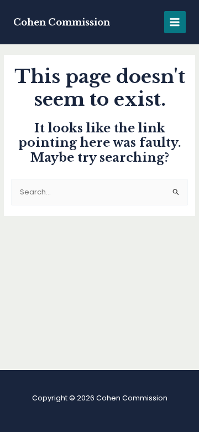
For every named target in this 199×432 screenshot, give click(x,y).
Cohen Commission (61, 22)
